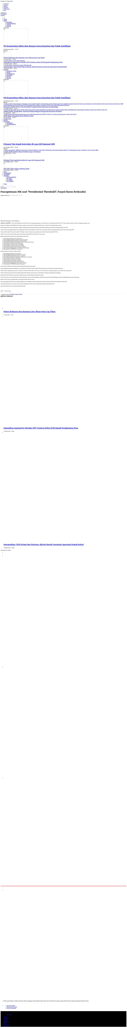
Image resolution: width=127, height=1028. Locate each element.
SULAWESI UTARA (11, 71)
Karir (5, 10)
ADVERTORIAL (7, 119)
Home (5, 184)
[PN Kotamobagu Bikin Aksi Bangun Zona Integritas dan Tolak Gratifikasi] (16, 42)
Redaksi (5, 6)
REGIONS (6, 69)
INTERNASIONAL (11, 23)
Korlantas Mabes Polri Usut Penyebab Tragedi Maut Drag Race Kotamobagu (31, 107)
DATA (5, 171)
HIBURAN (6, 176)
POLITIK (8, 26)
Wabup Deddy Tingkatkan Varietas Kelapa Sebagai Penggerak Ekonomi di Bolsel (33, 111)
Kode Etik (6, 7)
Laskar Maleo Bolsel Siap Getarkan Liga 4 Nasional (22, 152)
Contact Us (6, 3)
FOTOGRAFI (7, 174)
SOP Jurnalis (6, 9)
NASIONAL (9, 22)
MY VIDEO (9, 178)
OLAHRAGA (7, 121)
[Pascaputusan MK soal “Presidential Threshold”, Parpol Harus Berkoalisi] (24, 219)
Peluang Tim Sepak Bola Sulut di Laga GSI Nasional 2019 (29, 144)
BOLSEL (8, 72)
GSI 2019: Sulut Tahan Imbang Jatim (16, 169)
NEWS (5, 21)
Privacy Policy (7, 1022)
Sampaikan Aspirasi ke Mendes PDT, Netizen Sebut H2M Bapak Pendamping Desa (33, 62)
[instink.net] (4, 12)
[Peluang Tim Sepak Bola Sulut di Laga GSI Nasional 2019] (16, 140)
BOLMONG (9, 75)
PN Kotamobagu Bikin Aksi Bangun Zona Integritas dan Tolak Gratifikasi (37, 46)
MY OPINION (10, 181)
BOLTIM (8, 76)
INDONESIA (9, 123)
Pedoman (6, 1020)
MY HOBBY (9, 180)
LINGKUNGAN (7, 173)
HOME (5, 19)
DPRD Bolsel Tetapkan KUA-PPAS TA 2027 (18, 116)
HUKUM (8, 25)
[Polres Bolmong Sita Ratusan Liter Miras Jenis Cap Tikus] (11, 308)
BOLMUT (8, 78)
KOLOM (6, 120)
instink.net (9, 1014)
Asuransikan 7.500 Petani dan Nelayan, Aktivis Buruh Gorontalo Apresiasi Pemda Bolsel (35, 67)
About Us (6, 5)
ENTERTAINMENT (11, 177)
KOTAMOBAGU (10, 74)
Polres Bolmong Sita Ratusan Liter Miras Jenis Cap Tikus (24, 58)
